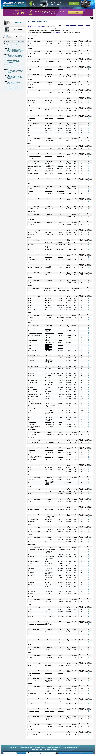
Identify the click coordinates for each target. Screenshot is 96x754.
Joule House (32, 290)
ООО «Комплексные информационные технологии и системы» (49, 483)
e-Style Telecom (33, 340)
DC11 (31, 92)
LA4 (30, 257)
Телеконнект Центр (33, 170)
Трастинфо (31, 424)
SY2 (30, 611)
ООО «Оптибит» (49, 232)
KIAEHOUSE (32, 357)
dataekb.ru (60, 166)
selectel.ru (60, 387)
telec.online (60, 170)
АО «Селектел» (48, 387)
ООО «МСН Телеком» (50, 403)
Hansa (30, 76)
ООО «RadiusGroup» (49, 384)
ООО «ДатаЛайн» (49, 398)
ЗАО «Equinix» (48, 43)
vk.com (60, 593)
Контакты (57, 745)
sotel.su (60, 417)
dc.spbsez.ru (60, 582)
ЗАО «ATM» (48, 84)
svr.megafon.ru (60, 168)
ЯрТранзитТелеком (33, 734)
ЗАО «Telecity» (48, 45)
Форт (30, 482)
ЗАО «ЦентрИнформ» (50, 459)
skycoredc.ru (60, 556)
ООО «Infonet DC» (49, 649)
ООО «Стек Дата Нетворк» (49, 554)
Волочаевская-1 (33, 389)
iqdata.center (60, 561)
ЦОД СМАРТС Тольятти (35, 673)
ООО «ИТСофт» (48, 396)
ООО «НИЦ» (48, 377)
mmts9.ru (60, 410)
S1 (30, 609)
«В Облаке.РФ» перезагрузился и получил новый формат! (14, 87)
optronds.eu (60, 517)
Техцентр (31, 419)
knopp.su (61, 384)
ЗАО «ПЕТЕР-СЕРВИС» (48, 552)
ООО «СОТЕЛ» (48, 417)
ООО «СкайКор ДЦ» (49, 556)
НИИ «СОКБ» (48, 368)
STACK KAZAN (32, 188)
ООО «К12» (47, 570)
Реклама (43, 8)
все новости (21, 41)
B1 (30, 69)
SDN (30, 554)
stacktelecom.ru (60, 370)
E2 (30, 348)
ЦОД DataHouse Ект (34, 173)
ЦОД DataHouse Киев (34, 208)
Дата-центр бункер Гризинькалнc (37, 519)
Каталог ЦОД (19, 22)
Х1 (30, 701)
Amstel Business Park (34, 45)
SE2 (30, 631)
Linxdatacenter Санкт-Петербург (36, 549)
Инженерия (9, 8)
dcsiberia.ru (60, 680)
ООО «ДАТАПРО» (49, 335)
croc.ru (60, 389)
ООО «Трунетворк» (49, 61)
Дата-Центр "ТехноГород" (35, 394)
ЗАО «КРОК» (48, 389)
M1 (30, 298)
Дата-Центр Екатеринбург (35, 166)
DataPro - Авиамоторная (34, 335)
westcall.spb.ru (60, 558)
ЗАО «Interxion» (48, 242)
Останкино (31, 415)
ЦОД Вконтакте (33, 593)
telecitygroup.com (60, 249)
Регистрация (55, 8)
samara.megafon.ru (60, 529)
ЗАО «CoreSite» (48, 467)
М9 (30, 410)
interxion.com (60, 242)
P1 (30, 501)
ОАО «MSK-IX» (48, 357)
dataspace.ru (60, 337)
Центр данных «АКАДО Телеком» (34, 427)
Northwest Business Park (34, 156)
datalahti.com (61, 711)
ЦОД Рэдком (32, 703)
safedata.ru (60, 364)
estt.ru (60, 340)
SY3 (30, 614)
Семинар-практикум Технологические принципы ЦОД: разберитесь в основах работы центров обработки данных (15, 50)
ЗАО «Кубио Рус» (49, 575)
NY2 (30, 467)
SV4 (30, 601)
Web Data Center (33, 382)
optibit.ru (60, 232)
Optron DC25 (32, 517)
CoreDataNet (32, 479)
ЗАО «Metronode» (49, 309)
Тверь (38, 26)
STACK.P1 (31, 375)
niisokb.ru (60, 368)
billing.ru (60, 552)
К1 (30, 193)
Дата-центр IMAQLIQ (34, 561)
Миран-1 (31, 577)
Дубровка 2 (32, 565)
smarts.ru (60, 531)
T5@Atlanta (32, 53)
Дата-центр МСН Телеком (35, 403)
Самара (29, 26)
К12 (30, 570)
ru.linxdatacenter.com (60, 549)
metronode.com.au (60, 309)
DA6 (30, 125)
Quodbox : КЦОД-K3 (34, 61)
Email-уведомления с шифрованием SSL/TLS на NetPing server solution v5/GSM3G (15, 71)
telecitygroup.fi (60, 76)
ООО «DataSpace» (49, 337)
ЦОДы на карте (18, 36)
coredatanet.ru (60, 479)
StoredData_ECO (33, 380)
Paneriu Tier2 (32, 102)
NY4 (30, 469)
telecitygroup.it (60, 317)
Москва (67, 25)
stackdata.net (60, 554)
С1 (30, 201)
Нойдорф (31, 582)
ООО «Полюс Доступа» (48, 719)
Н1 (30, 452)
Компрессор (32, 408)
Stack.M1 (31, 373)
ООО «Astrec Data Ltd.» (49, 224)
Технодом (31, 586)
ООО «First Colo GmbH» (48, 691)
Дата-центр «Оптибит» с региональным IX (35, 232)
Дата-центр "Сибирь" (34, 680)
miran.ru (60, 577)
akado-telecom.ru (60, 426)
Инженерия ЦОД (29, 745)
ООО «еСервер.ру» (49, 342)
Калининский (32, 450)
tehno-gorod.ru (60, 394)
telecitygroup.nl (60, 45)
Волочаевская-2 (33, 391)
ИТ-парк (31, 191)
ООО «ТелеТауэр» (49, 422)
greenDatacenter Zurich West (36, 267)
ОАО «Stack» (48, 375)
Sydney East (32, 616)
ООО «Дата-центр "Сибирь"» (49, 681)
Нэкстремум (32, 454)
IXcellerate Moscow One (34, 353)
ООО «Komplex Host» (50, 434)
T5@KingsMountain (33, 216)
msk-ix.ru (60, 360)
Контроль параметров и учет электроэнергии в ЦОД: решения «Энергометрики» (14, 61)
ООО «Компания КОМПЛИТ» (49, 573)
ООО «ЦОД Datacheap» (47, 331)
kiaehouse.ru (60, 357)
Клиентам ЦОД (37, 745)
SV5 (30, 541)
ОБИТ (30, 584)
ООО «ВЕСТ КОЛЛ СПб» (49, 559)
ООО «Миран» (48, 577)
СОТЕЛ (31, 417)
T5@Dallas (31, 132)
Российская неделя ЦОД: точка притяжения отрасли (13, 45)
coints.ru (60, 482)
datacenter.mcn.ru (60, 403)
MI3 (30, 282)
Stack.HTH (31, 370)
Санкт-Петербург (73, 25)
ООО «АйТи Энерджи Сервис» (50, 406)
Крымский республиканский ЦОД (37, 624)
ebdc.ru (60, 382)
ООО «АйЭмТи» (48, 181)
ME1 (30, 300)
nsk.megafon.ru (60, 452)
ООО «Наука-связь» (49, 711)
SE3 (30, 634)
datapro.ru (60, 335)
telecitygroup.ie (60, 156)
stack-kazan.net (60, 188)
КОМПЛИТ (31, 572)
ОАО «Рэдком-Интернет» (48, 703)
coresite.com (60, 467)
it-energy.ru (60, 405)
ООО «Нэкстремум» (49, 454)
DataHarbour (32, 118)
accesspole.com (60, 718)
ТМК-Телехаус (32, 422)
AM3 (30, 43)
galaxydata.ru (61, 163)
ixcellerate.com (60, 353)
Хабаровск (43, 26)
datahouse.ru (60, 173)
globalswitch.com (60, 616)
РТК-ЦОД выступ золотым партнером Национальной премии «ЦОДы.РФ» (15, 56)
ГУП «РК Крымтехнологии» (49, 624)
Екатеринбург (81, 25)
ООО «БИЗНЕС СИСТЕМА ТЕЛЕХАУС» (48, 328)
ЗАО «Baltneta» (48, 100)
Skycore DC (32, 556)
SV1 (30, 539)
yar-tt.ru (60, 734)
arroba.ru (60, 575)
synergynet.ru (61, 419)
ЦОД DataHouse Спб (34, 591)
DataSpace (31, 337)
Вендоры (37, 8)
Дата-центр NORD (33, 398)
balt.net (60, 100)
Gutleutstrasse (32, 693)
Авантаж (31, 274)
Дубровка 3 (32, 568)
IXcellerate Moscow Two (34, 355)
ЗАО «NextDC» (48, 69)
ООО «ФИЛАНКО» (49, 173)
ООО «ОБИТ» (48, 584)
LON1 (30, 242)
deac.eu (60, 519)
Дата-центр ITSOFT (33, 396)
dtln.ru (60, 398)
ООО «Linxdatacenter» (50, 549)
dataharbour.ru (60, 118)
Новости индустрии (29, 8)
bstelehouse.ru (60, 328)
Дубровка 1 (32, 563)
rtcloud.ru (61, 234)
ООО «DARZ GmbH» (50, 688)
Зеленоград (34, 26)
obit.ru (60, 584)
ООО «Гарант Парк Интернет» (49, 110)
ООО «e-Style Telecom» (48, 340)
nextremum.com (60, 454)
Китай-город (32, 405)
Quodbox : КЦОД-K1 (34, 442)
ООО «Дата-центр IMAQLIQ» (49, 561)
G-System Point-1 (33, 350)
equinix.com (60, 43)
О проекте (48, 8)
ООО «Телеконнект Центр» (49, 171)
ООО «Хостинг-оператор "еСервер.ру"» (48, 345)
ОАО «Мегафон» (49, 140)
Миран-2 (31, 579)
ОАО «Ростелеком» (49, 410)
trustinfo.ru (60, 424)
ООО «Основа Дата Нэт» (49, 480)
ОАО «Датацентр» (49, 382)
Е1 (30, 168)
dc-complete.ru (60, 572)
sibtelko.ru (60, 450)
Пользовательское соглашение (50, 749)
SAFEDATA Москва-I (34, 364)
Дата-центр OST (33, 401)
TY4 (30, 665)
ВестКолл (31, 558)
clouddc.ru (60, 181)
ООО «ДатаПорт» (49, 118)
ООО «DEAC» (48, 519)
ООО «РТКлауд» (49, 234)
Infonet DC (32, 649)
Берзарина (31, 387)
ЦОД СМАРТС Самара (34, 531)
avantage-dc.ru (60, 274)
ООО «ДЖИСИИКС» (49, 350)
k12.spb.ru (60, 570)
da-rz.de (60, 688)
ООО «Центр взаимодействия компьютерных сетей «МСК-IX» (50, 361)
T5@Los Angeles (33, 259)
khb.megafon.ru (60, 701)
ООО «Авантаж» (49, 274)
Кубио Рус (31, 575)
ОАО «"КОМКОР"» (49, 426)
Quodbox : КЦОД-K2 (34, 509)
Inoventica (32, 110)
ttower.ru (60, 422)
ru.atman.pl (60, 84)
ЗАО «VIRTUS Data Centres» (49, 245)
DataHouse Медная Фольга (35, 333)
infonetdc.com (60, 649)
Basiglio (31, 317)
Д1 (30, 140)
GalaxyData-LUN (33, 163)
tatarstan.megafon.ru (60, 193)
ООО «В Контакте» (49, 593)
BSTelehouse (32, 328)
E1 (30, 342)
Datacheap (31, 330)
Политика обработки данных (37, 749)
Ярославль (87, 25)
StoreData (31, 377)
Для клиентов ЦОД (18, 8)
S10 (30, 552)
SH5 (30, 726)
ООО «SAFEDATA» (49, 364)
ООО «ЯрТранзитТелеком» (50, 734)
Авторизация (23, 752)
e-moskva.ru (60, 412)
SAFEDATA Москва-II (34, 366)
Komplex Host (33, 434)
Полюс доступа (33, 718)
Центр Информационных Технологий (35, 457)
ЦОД (5, 8)
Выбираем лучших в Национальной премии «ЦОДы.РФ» (14, 83)
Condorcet (31, 491)
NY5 (30, 471)
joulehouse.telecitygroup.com (59, 290)
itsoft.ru (60, 396)
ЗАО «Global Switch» (50, 616)
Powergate (31, 249)
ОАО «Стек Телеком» (50, 370)
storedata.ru (60, 377)
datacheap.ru (60, 330)
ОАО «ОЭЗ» (48, 582)
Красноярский (33, 234)
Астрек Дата (32, 224)
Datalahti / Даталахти (34, 711)
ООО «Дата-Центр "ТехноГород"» (49, 394)
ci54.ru (60, 459)
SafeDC (31, 368)
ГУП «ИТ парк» (48, 191)
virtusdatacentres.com (60, 244)
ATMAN (31, 84)
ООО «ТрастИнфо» (49, 424)
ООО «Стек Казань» (49, 188)
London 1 (31, 244)
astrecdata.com (60, 224)
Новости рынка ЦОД (45, 745)
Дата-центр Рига (33, 521)
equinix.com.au (60, 300)
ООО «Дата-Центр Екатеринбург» (49, 166)
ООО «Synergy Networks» (48, 420)
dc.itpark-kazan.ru (60, 191)
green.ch (60, 267)
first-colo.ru (60, 690)
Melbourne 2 (32, 309)
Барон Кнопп (32, 384)
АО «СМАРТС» (48, 531)
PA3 (30, 493)
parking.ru (60, 110)
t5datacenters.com (60, 53)
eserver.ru (60, 342)
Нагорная (31, 412)
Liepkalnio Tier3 (33, 100)
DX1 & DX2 (32, 148)
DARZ (30, 688)
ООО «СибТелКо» (49, 450)
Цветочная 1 (32, 589)
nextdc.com (60, 69)
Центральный (32, 459)
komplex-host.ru (60, 434)
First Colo (31, 690)
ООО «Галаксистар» (49, 163)
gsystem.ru (60, 350)
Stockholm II (32, 642)
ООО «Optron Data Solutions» (49, 517)
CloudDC (31, 181)
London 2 (31, 247)
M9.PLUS (31, 360)
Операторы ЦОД (18, 29)
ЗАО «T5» (47, 53)
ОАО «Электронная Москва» (49, 413)
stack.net (60, 375)
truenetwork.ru (61, 61)
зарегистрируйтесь (57, 32)
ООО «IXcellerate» (49, 353)
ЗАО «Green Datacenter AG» (48, 267)
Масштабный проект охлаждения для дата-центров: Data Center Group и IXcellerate (15, 77)
